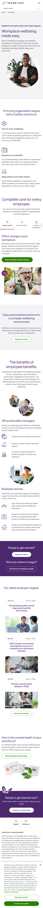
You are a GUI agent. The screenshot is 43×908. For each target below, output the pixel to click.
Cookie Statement (24, 890)
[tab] (7, 224)
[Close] (40, 865)
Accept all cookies (21, 904)
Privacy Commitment (11, 892)
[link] (3, 12)
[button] (39, 3)
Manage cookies (21, 897)
